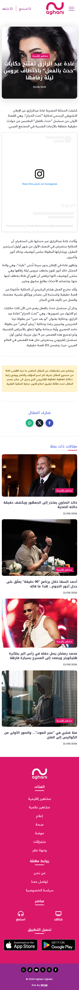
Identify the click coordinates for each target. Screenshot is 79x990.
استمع (20, 919)
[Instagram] (49, 969)
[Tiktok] (30, 969)
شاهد (58, 919)
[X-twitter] (42, 969)
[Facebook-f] (55, 969)
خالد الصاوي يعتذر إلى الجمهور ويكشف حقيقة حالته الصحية (40, 504)
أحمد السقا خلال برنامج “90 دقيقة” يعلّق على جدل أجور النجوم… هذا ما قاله (41, 584)
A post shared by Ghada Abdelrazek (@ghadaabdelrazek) (39, 225)
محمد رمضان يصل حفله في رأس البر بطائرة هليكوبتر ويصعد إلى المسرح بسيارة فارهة (43, 655)
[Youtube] (36, 969)
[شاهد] (58, 914)
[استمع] (21, 914)
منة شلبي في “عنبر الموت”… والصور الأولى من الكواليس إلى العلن (40, 735)
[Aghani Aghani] (55, 8)
